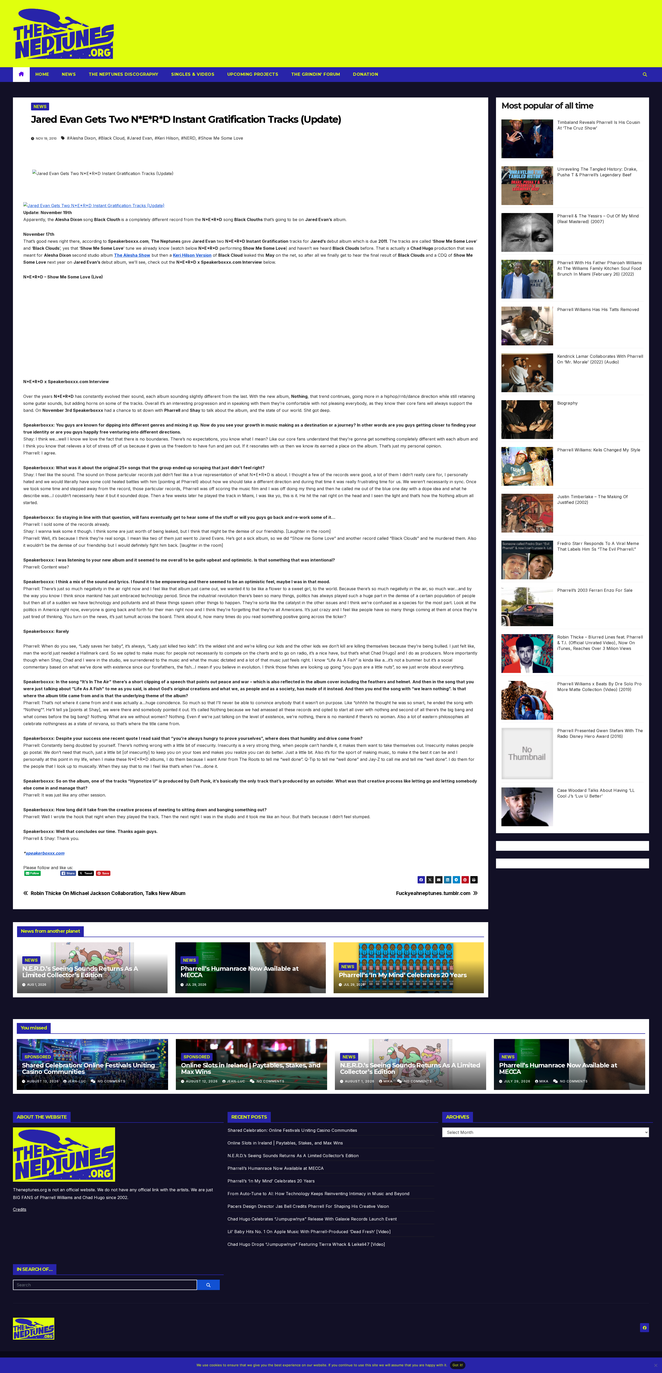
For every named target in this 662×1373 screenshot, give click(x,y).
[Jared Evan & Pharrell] (93, 205)
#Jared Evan (139, 138)
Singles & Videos (192, 74)
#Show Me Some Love (220, 138)
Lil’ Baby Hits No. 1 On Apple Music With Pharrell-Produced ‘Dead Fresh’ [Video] (309, 1231)
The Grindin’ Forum (315, 74)
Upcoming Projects (252, 74)
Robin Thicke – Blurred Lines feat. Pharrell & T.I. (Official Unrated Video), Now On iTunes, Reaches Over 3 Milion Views (600, 642)
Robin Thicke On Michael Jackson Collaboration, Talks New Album (108, 893)
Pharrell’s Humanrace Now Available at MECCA (239, 972)
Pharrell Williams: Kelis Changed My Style (599, 449)
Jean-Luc (77, 1081)
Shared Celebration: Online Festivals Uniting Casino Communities (88, 1068)
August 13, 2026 (43, 1081)
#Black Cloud (111, 138)
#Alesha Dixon (81, 138)
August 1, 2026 (360, 1081)
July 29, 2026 (517, 1081)
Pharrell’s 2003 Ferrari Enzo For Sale (595, 590)
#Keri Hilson (166, 138)
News (68, 74)
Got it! (458, 1365)
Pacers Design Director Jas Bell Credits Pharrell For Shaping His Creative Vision (308, 1206)
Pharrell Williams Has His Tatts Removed (598, 309)
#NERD (188, 138)
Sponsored (38, 1056)
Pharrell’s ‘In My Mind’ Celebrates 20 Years (403, 975)
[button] (645, 74)
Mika (388, 1081)
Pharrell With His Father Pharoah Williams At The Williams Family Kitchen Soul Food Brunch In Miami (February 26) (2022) (599, 268)
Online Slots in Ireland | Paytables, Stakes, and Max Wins (250, 1068)
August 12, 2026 (202, 1081)
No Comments (111, 1081)
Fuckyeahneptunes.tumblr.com (433, 893)
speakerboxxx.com (45, 853)
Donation (365, 74)
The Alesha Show (132, 255)
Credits (19, 1209)
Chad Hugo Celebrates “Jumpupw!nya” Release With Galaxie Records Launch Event (312, 1219)
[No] (655, 1365)
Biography (567, 403)
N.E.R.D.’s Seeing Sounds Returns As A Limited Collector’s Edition (80, 972)
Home (42, 74)
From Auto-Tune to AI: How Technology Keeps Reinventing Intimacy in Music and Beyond (319, 1193)
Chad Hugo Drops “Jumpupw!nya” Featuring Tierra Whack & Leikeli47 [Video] (306, 1244)
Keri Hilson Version (192, 255)
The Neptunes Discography (123, 74)
